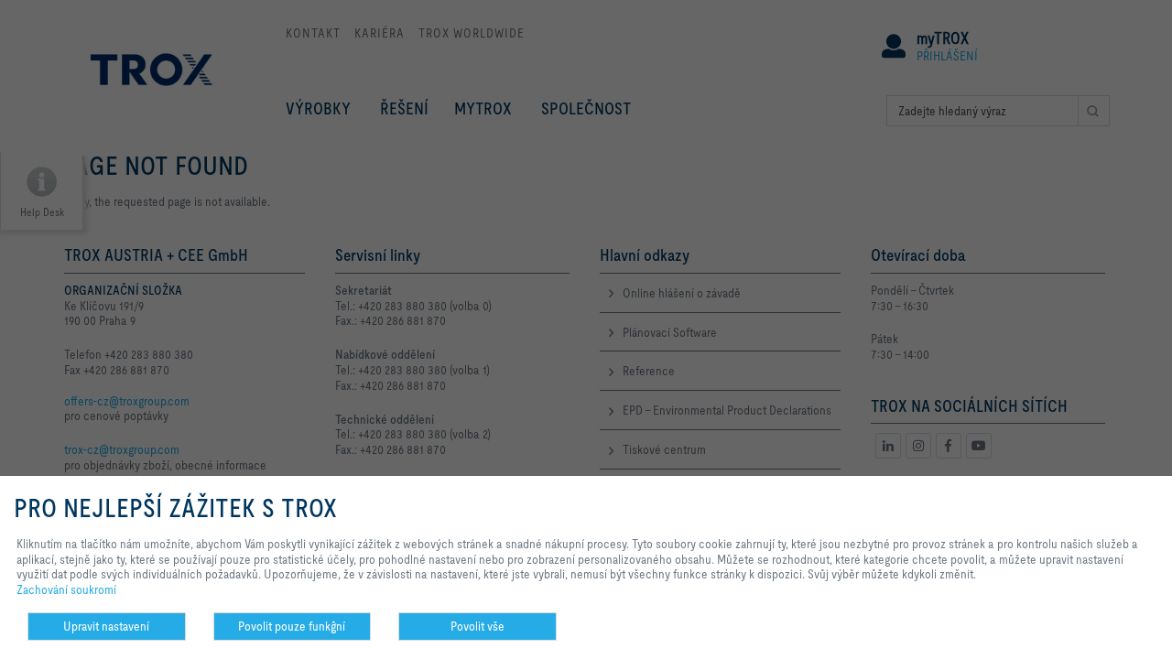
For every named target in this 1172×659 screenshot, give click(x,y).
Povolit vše (477, 626)
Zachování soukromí (66, 589)
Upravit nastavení (106, 626)
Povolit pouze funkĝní (291, 626)
